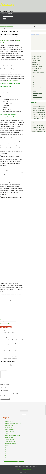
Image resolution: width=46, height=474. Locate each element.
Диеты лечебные (37, 76)
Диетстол (10, 466)
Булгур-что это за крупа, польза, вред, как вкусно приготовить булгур (39, 116)
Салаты (35, 95)
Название (2, 384)
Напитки (35, 84)
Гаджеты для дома (37, 68)
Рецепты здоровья (37, 93)
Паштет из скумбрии (5, 323)
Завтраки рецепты (8, 26)
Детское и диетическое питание (12, 435)
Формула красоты (37, 97)
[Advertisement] (12, 311)
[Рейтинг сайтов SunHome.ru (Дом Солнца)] (13, 461)
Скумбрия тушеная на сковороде (8, 321)
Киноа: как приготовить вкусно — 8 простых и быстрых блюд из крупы (39, 108)
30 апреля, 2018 (4, 40)
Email (2, 387)
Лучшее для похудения (38, 82)
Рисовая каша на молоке (39, 112)
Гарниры (35, 70)
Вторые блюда (36, 64)
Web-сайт (2, 390)
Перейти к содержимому (6, 13)
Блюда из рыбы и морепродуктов (13, 423)
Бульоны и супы (37, 62)
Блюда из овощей (37, 56)
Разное (34, 91)
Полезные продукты (38, 86)
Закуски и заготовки (38, 80)
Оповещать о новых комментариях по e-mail (12, 381)
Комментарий (3, 370)
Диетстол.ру (7, 4)
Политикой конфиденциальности (23, 469)
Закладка (2, 319)
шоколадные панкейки (12, 80)
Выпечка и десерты (37, 66)
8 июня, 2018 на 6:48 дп (8, 332)
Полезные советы (37, 89)
